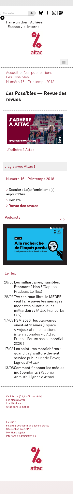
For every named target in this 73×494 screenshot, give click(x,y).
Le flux (10, 273)
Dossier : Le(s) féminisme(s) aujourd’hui (30, 192)
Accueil (12, 73)
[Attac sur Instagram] (55, 13)
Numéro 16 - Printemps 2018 (30, 82)
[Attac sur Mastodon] (61, 13)
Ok (31, 13)
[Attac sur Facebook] (48, 13)
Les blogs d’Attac (15, 400)
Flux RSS (11, 422)
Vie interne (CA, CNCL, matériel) (24, 396)
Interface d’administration (21, 436)
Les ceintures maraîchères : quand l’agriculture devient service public (37, 353)
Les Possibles (17, 77)
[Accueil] (36, 43)
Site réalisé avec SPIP (18, 429)
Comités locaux (15, 403)
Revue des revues (23, 206)
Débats (15, 200)
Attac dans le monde (17, 407)
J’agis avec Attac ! (20, 166)
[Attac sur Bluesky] (41, 13)
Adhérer (37, 22)
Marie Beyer (49, 358)
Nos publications (38, 73)
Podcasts (12, 217)
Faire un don (16, 22)
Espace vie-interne (24, 27)
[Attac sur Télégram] (3, 18)
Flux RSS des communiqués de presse (27, 426)
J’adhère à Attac (20, 150)
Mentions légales (15, 433)
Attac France (47, 310)
